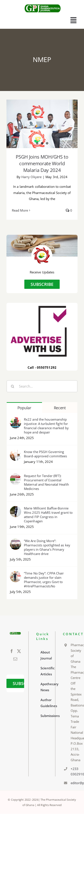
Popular (24, 407)
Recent (60, 407)
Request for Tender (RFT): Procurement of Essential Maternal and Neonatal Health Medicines (46, 482)
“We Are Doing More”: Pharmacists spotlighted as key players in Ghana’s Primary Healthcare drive (47, 547)
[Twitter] (19, 651)
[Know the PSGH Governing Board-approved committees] (15, 452)
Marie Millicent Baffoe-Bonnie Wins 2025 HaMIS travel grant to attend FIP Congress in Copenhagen (48, 514)
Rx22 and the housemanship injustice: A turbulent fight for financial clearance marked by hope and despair (46, 425)
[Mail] (15, 659)
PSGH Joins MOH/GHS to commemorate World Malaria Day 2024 (42, 163)
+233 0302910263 (72, 771)
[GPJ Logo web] (42, 4)
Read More (20, 210)
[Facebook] (12, 651)
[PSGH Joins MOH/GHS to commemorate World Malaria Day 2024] (42, 124)
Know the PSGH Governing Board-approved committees (45, 454)
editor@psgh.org (72, 783)
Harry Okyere (31, 177)
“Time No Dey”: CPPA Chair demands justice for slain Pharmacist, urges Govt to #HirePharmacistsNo (44, 579)
